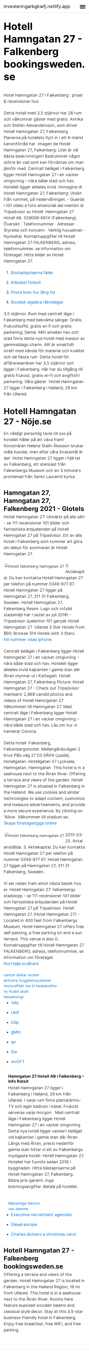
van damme (18, 1208)
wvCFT (18, 1061)
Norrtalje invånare (21, 963)
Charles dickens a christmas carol (43, 1234)
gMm (16, 1032)
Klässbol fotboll (26, 282)
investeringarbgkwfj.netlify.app (37, 6)
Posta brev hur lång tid (33, 292)
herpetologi (14, 997)
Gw (14, 1051)
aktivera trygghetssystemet (27, 980)
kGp (15, 1022)
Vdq (14, 1002)
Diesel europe (24, 1224)
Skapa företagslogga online (30, 823)
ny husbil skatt (16, 991)
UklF (15, 1012)
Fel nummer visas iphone (27, 639)
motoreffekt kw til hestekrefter (30, 986)
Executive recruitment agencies (41, 1214)
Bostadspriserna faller (32, 272)
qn (13, 1042)
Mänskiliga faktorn (24, 1203)
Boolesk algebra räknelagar (37, 302)
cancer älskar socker (21, 975)
